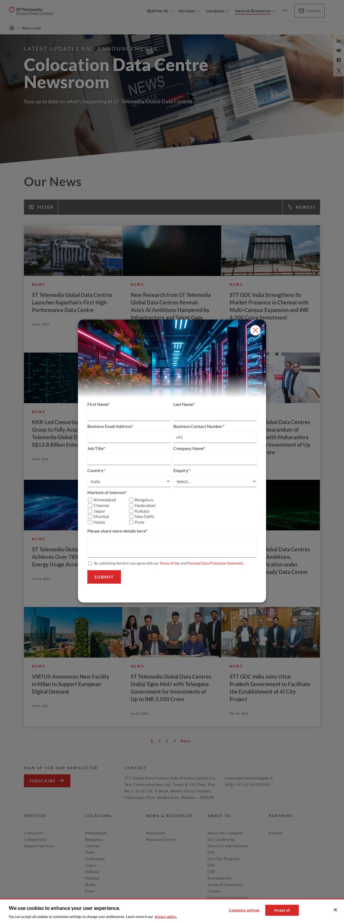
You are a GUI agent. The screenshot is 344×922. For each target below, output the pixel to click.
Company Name (188, 448)
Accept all (282, 910)
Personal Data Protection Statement (215, 563)
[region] (172, 910)
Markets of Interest (106, 492)
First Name (97, 404)
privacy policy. (166, 916)
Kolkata (142, 511)
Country (95, 470)
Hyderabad (145, 505)
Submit (104, 576)
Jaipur (99, 511)
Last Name (183, 404)
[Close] (335, 910)
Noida (99, 522)
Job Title (95, 448)
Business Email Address (109, 426)
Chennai (101, 505)
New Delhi (144, 516)
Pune (139, 522)
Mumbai (101, 516)
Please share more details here (116, 530)
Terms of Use (170, 563)
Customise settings (244, 910)
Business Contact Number (198, 426)
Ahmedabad (105, 500)
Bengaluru (144, 500)
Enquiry (180, 470)
